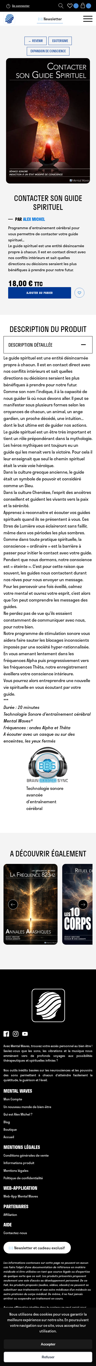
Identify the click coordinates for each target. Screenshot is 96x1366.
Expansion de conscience (48, 51)
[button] (79, 293)
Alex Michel (34, 219)
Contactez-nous (15, 1232)
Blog (6, 1122)
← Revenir (35, 40)
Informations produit (18, 1162)
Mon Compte (12, 1099)
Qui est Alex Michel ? (17, 1114)
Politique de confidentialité (23, 1178)
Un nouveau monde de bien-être (27, 1106)
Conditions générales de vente (26, 1155)
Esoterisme (60, 40)
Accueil (8, 1136)
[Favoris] (69, 5)
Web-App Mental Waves (20, 1196)
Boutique (10, 1129)
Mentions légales (15, 1170)
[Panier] (86, 6)
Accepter (48, 1344)
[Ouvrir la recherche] (61, 6)
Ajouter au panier (40, 293)
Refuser (48, 1357)
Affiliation (10, 1214)
